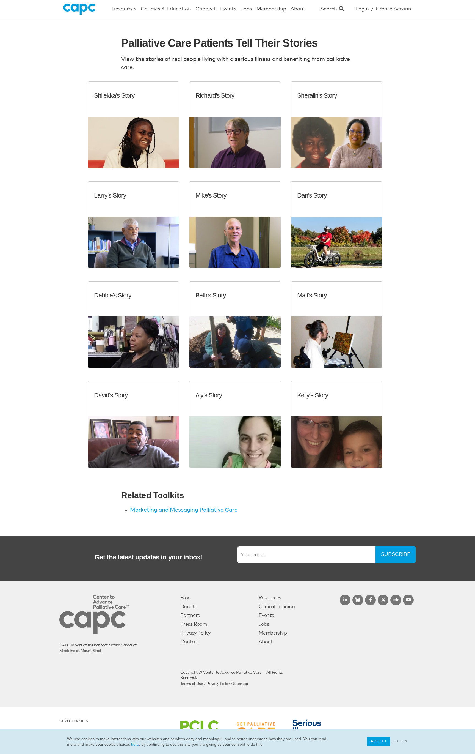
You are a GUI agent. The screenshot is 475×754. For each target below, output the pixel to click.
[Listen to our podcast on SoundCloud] (395, 600)
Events (266, 615)
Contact (189, 642)
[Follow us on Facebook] (370, 600)
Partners (190, 615)
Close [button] (398, 741)
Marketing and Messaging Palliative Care (184, 510)
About (266, 642)
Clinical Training (277, 606)
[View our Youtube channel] (408, 600)
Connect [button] (205, 9)
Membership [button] (271, 9)
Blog (185, 597)
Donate (188, 606)
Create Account (394, 9)
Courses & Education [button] (166, 9)
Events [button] (228, 9)
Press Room (193, 624)
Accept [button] (378, 741)
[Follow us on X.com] (383, 600)
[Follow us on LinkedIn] (345, 600)
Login (362, 9)
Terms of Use (191, 684)
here (135, 744)
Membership (273, 633)
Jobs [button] (246, 9)
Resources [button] (124, 9)
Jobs (264, 624)
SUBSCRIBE (395, 554)
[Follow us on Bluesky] (357, 600)
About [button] (298, 9)
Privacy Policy (195, 633)
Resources (270, 597)
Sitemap (240, 684)
